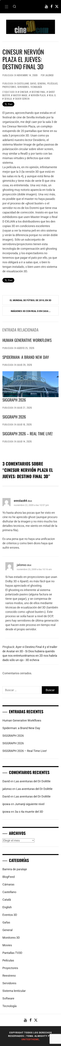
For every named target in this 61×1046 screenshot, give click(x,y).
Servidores (23, 86)
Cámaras (8, 884)
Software (8, 998)
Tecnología (36, 86)
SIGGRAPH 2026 (14, 400)
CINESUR (24, 91)
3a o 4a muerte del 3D (29, 811)
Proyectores (9, 86)
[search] (14, 6)
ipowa (6, 804)
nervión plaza (38, 95)
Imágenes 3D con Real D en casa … (30, 311)
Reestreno (9, 975)
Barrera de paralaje (14, 869)
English (7, 907)
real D (52, 95)
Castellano (23, 83)
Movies (7, 945)
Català (6, 899)
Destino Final (38, 91)
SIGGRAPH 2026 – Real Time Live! (27, 433)
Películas (52, 83)
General (42, 83)
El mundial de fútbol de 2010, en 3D (30, 300)
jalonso (49, 75)
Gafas (33, 83)
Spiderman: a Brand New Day (25, 357)
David (6, 781)
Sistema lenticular (14, 990)
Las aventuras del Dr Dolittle (32, 781)
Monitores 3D (11, 937)
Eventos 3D (9, 914)
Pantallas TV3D (12, 952)
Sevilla (8, 98)
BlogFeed (8, 876)
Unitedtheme (30, 1039)
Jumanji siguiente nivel (29, 804)
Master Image (20, 95)
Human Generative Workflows (27, 340)
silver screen (22, 98)
